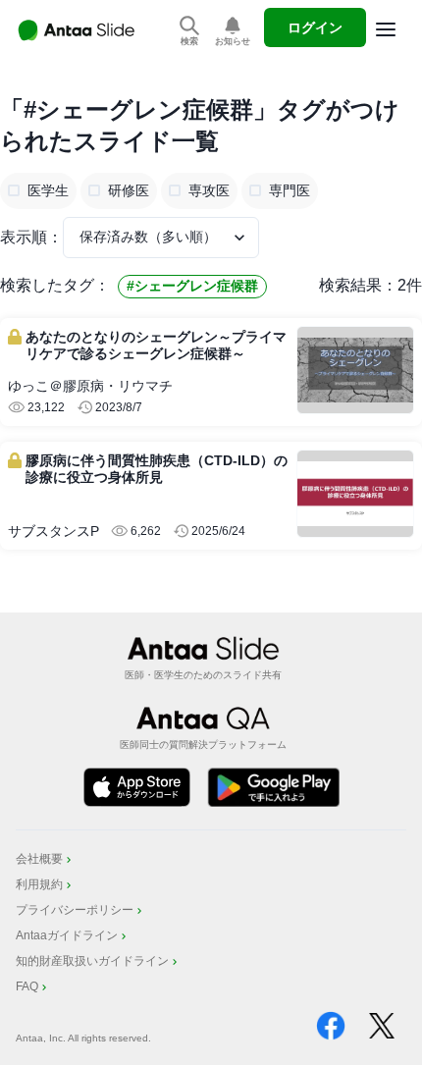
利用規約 (39, 884)
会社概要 (39, 859)
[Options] (385, 29)
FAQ (27, 986)
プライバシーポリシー (74, 910)
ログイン (315, 27)
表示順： (31, 237)
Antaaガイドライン (67, 935)
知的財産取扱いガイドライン (92, 961)
